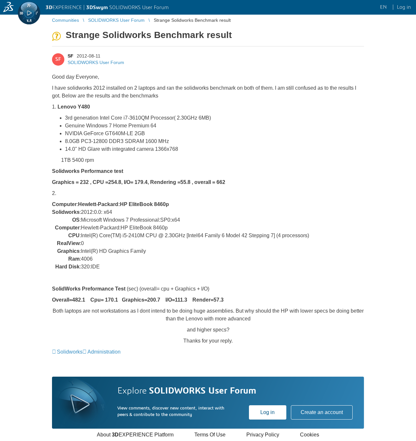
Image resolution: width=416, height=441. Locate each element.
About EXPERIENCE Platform (135, 434)
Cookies (309, 434)
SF (70, 55)
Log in (267, 412)
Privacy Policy (262, 434)
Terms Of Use (210, 434)
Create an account (322, 412)
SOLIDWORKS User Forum (96, 62)
